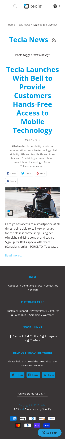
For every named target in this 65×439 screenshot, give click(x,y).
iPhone (25, 154)
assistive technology (39, 150)
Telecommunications (32, 166)
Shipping (34, 315)
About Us (13, 285)
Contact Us (52, 285)
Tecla (47, 162)
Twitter (34, 336)
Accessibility (34, 146)
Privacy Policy (39, 311)
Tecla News (23, 24)
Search (34, 289)
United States (30, 393)
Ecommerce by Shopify (38, 409)
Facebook (18, 336)
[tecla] (32, 6)
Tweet (19, 374)
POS (16, 409)
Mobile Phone (39, 154)
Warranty (48, 315)
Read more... (13, 255)
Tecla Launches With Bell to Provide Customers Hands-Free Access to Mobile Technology (32, 100)
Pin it (50, 374)
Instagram (51, 336)
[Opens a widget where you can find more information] (50, 433)
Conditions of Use (32, 285)
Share (35, 374)
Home (11, 24)
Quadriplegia (29, 158)
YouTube (36, 340)
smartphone (46, 158)
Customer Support (17, 311)
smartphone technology (28, 162)
